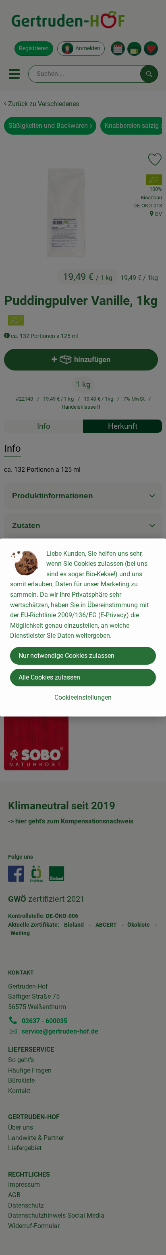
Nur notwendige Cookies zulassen (66, 655)
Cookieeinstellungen (83, 697)
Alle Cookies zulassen (49, 677)
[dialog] (83, 627)
